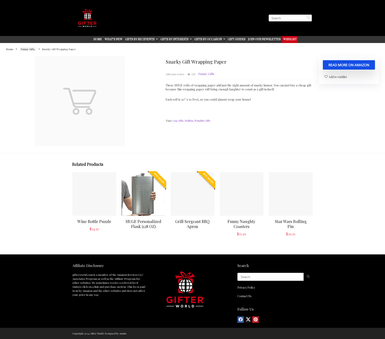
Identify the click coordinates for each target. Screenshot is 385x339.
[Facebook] (240, 319)
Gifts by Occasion (208, 39)
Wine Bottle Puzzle (94, 221)
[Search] (308, 18)
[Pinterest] (255, 319)
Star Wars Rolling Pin (291, 224)
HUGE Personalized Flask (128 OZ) (143, 224)
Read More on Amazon (348, 65)
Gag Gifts (178, 120)
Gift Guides (236, 39)
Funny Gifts (28, 49)
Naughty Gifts (202, 120)
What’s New (114, 39)
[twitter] (248, 319)
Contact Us (244, 296)
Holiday (189, 120)
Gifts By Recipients (140, 39)
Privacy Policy (246, 287)
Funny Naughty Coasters (241, 224)
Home (97, 39)
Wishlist (290, 39)
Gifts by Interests (174, 39)
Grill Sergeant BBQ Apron (192, 224)
